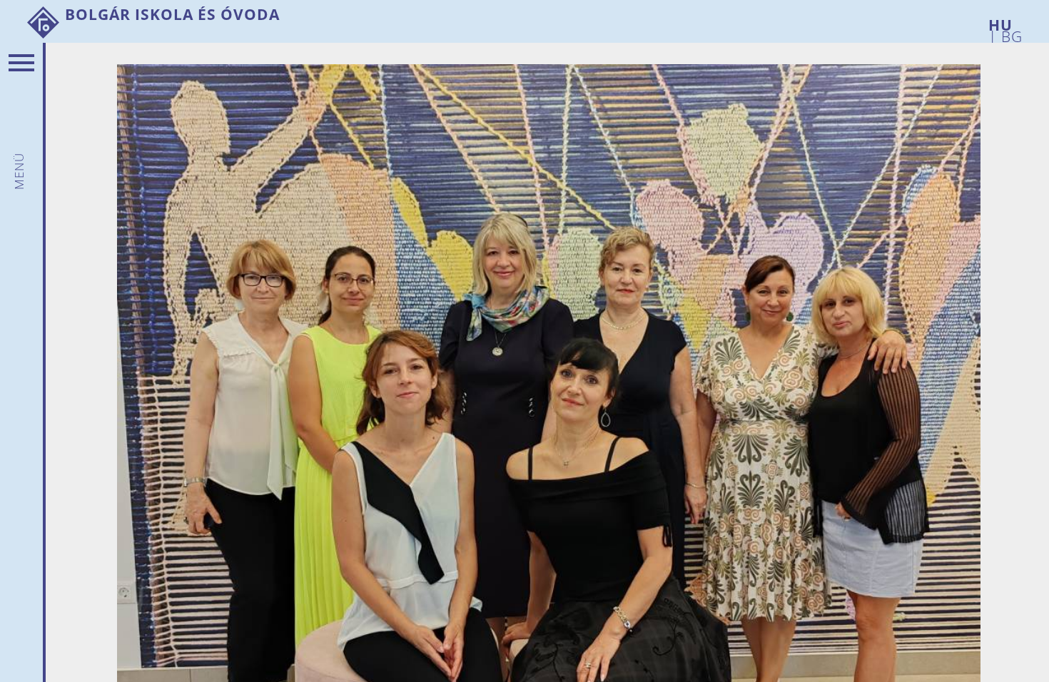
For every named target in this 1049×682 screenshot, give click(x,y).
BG (1010, 34)
